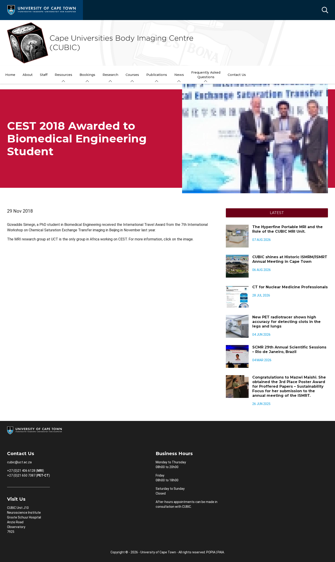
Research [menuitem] (110, 75)
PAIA (220, 552)
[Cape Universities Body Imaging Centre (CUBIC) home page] (167, 43)
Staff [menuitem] (43, 75)
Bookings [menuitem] (87, 75)
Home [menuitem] (10, 75)
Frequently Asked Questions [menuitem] (205, 74)
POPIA (210, 552)
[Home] (41, 10)
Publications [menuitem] (156, 75)
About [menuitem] (28, 75)
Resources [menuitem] (63, 75)
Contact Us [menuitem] (237, 75)
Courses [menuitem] (132, 75)
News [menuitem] (179, 75)
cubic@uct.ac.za (19, 462)
